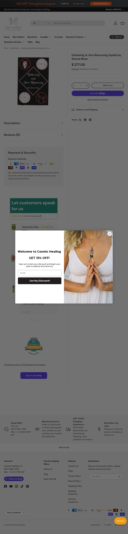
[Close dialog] (109, 233)
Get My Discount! (40, 280)
